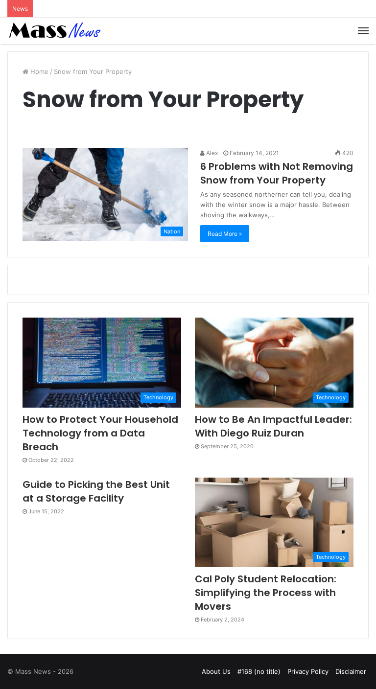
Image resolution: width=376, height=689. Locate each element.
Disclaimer (350, 671)
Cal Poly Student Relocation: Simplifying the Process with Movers (265, 592)
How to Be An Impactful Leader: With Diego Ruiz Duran (273, 426)
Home (38, 71)
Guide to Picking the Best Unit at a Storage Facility (96, 491)
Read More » (225, 233)
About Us (216, 671)
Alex (211, 153)
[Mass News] (53, 31)
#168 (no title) (259, 671)
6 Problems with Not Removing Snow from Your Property (276, 173)
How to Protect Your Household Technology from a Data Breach (100, 433)
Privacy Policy (308, 671)
